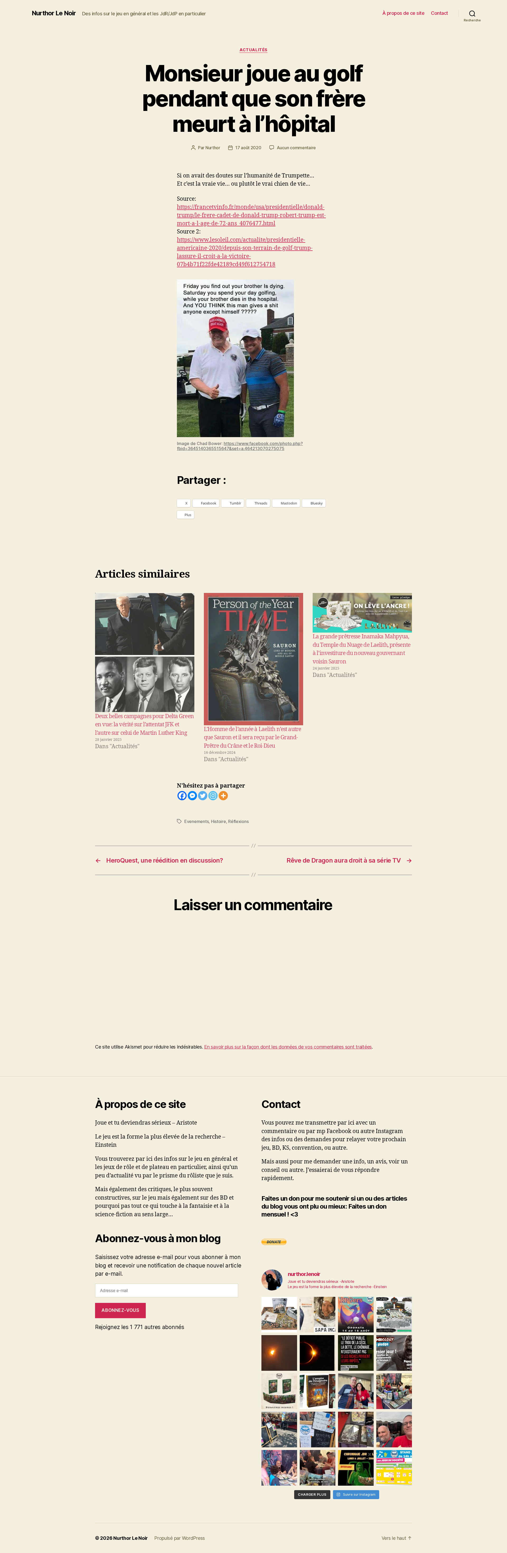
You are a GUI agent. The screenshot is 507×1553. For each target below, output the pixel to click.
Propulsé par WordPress (179, 1538)
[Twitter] (202, 795)
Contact (439, 13)
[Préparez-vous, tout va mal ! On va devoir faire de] (356, 1353)
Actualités (253, 50)
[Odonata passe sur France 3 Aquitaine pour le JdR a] (317, 1468)
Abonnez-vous (120, 1310)
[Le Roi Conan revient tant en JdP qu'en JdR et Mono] (394, 1314)
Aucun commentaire (296, 147)
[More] (223, 795)
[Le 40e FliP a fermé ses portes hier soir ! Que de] (356, 1391)
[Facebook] (182, 795)
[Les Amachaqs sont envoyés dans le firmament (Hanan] (317, 1314)
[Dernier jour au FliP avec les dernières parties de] (394, 1391)
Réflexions (238, 821)
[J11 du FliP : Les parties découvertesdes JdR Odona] (279, 1429)
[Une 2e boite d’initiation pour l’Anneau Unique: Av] (279, 1314)
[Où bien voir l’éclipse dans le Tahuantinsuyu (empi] (317, 1353)
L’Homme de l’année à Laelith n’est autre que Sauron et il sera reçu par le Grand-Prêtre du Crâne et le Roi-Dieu (252, 738)
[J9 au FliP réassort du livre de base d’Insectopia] (356, 1429)
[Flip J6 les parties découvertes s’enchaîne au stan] (279, 1468)
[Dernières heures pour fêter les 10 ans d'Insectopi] (279, 1391)
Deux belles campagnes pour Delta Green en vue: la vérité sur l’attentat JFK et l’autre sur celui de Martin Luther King (144, 725)
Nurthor (212, 147)
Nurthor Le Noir (54, 13)
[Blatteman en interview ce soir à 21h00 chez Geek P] (356, 1468)
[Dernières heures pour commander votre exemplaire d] (394, 1353)
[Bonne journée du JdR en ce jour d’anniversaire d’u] (317, 1391)
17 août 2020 (248, 147)
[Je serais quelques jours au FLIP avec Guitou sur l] (394, 1468)
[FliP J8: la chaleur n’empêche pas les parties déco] (394, 1429)
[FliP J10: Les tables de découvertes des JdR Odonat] (317, 1429)
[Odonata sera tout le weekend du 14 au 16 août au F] (356, 1314)
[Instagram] (213, 795)
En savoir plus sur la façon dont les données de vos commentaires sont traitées (288, 1047)
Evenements (196, 821)
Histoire (218, 821)
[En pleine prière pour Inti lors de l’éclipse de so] (279, 1353)
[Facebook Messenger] (192, 795)
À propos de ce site (403, 13)
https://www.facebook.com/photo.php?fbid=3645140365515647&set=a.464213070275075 (240, 446)
